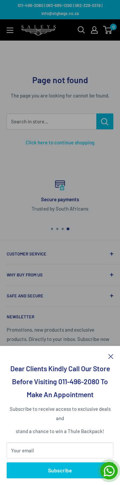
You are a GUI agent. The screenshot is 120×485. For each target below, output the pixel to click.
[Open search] (81, 30)
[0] (108, 30)
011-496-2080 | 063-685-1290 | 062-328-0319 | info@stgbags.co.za (60, 9)
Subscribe (60, 470)
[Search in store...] (104, 121)
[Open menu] (10, 30)
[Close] (110, 356)
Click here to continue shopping (60, 142)
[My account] (94, 30)
